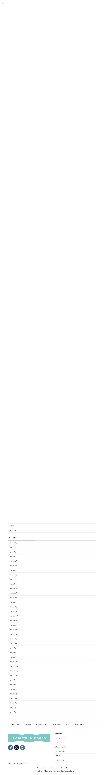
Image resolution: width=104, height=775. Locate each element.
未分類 (12, 526)
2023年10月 (14, 675)
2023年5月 (13, 698)
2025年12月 (14, 579)
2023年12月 (14, 666)
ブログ (67, 725)
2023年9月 (13, 680)
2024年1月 (13, 662)
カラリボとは (15, 725)
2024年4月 (13, 648)
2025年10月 (14, 589)
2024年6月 (13, 639)
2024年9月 (13, 625)
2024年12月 (14, 616)
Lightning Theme (51, 771)
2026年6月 (13, 552)
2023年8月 (13, 685)
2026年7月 (13, 547)
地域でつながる (41, 725)
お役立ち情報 (55, 725)
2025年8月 (13, 593)
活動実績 (28, 725)
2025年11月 (14, 584)
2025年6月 (13, 602)
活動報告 (13, 530)
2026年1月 (13, 575)
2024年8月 (13, 630)
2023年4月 (13, 703)
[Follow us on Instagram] (22, 747)
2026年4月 (13, 561)
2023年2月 (13, 712)
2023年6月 (13, 694)
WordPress (39, 771)
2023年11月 (14, 671)
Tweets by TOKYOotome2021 (18, 763)
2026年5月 (13, 557)
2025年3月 (13, 607)
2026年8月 (13, 543)
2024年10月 (14, 621)
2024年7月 (13, 634)
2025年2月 (13, 611)
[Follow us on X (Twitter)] (16, 747)
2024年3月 (13, 653)
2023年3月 (13, 707)
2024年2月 (13, 657)
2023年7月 (13, 689)
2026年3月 (13, 566)
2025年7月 (13, 598)
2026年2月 (13, 570)
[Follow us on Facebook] (10, 747)
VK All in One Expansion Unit (66, 771)
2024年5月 (13, 644)
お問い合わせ (79, 725)
